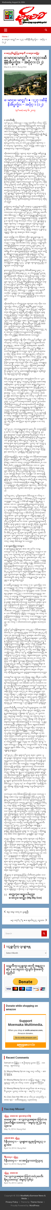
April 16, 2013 (10, 1183)
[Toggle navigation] (5, 30)
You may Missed (14, 1109)
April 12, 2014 (10, 1164)
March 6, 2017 (10, 67)
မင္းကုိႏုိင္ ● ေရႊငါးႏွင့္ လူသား (27, 920)
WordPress (34, 1205)
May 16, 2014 (10, 1129)
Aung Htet (22, 67)
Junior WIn (9, 1138)
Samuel (7, 1063)
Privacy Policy (12, 1202)
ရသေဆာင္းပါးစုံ (25, 1116)
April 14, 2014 (10, 1148)
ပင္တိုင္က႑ (6, 1116)
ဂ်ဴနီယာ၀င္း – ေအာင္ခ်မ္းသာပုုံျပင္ (23, 1160)
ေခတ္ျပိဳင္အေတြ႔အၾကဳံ (14, 53)
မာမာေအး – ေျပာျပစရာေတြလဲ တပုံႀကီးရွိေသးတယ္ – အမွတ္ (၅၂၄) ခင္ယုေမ (25, 1122)
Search (44, 934)
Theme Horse (36, 1202)
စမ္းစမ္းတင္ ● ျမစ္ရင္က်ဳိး (18, 912)
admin (20, 1183)
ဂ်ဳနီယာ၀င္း (8, 1157)
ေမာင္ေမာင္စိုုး (32, 53)
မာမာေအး (14, 1116)
